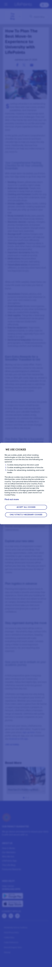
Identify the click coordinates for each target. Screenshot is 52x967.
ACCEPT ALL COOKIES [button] (26, 507)
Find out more (12, 499)
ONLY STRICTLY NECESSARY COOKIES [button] (26, 515)
